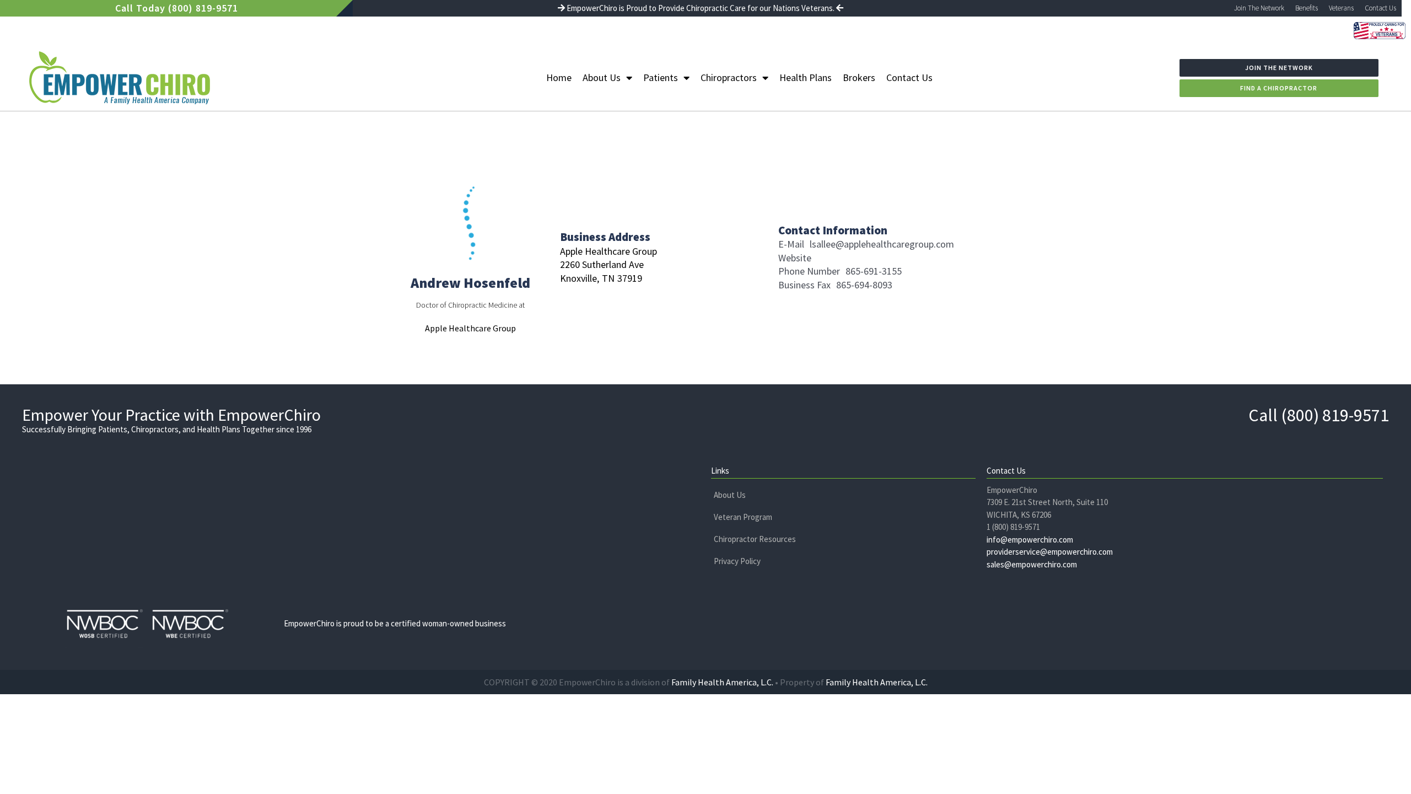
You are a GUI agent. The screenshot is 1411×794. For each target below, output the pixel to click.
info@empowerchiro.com (1030, 539)
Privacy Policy (737, 561)
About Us (602, 77)
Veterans (1341, 8)
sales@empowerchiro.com (1032, 564)
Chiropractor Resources (755, 539)
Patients (660, 77)
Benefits (1306, 8)
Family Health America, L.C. (722, 682)
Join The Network (1259, 8)
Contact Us (1380, 8)
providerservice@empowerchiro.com (1050, 551)
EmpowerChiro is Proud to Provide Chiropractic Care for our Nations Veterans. (700, 8)
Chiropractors (729, 77)
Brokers (859, 77)
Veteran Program (743, 517)
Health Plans (805, 77)
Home (559, 77)
